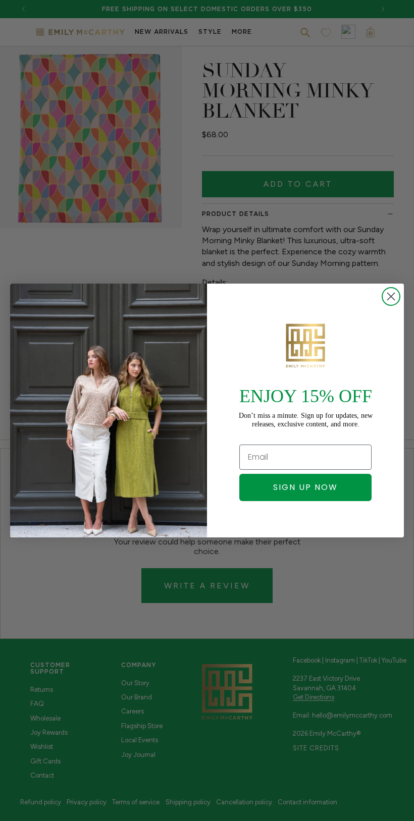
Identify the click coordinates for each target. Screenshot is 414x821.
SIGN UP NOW (305, 487)
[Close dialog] (391, 296)
